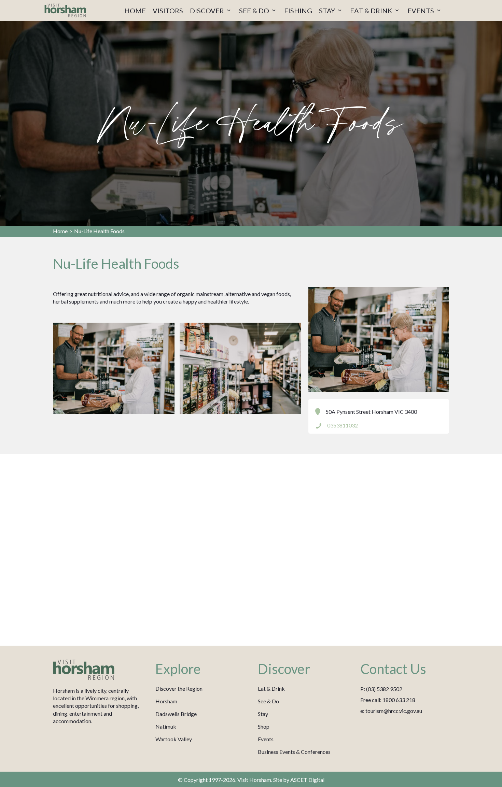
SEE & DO (254, 10)
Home (60, 231)
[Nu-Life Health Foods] (114, 368)
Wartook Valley (173, 739)
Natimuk (165, 726)
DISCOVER (207, 10)
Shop (263, 726)
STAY (327, 10)
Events (266, 739)
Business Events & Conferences (294, 751)
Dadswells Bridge (176, 714)
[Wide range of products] (240, 368)
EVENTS (421, 10)
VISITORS (168, 10)
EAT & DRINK (372, 10)
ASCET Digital (307, 779)
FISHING (298, 10)
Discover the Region (179, 688)
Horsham (166, 701)
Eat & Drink (271, 688)
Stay (263, 714)
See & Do (268, 701)
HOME (135, 10)
